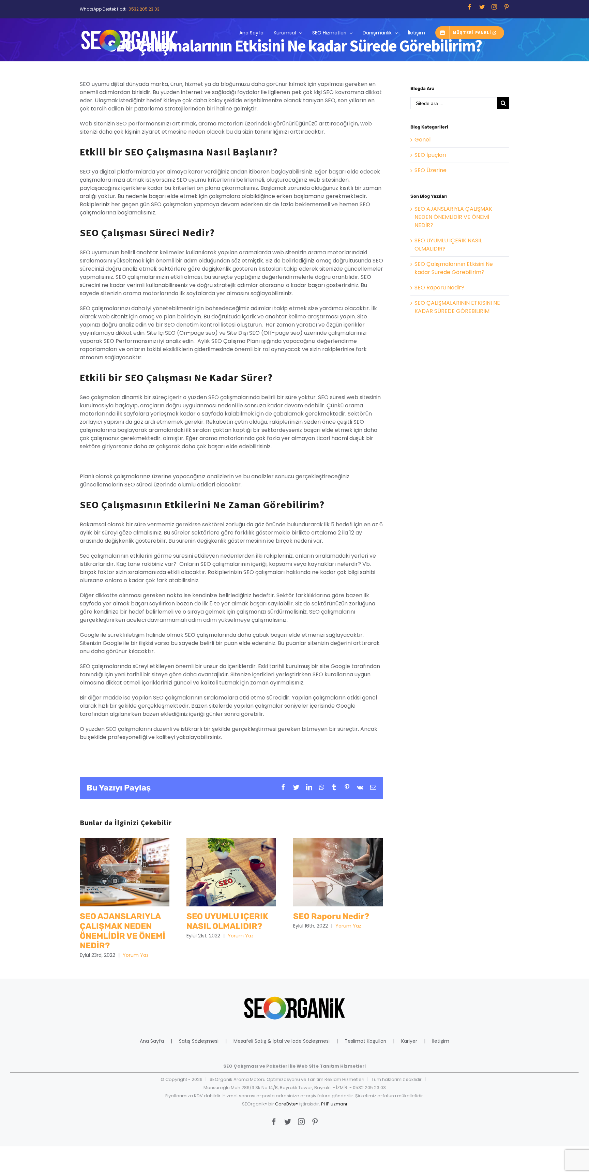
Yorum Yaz (136, 955)
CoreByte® (286, 1104)
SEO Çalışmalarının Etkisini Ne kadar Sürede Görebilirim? (453, 268)
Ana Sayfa (152, 1041)
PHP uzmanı (334, 1104)
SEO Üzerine (430, 170)
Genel (422, 140)
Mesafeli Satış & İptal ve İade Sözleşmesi (281, 1041)
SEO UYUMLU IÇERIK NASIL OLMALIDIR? (231, 872)
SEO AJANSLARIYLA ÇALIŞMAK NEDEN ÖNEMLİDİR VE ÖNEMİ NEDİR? (124, 872)
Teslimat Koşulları (365, 1041)
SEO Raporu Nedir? (338, 872)
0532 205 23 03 (144, 9)
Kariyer (409, 1041)
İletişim (440, 1041)
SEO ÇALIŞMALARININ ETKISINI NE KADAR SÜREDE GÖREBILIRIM (457, 307)
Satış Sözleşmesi (198, 1041)
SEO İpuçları (430, 155)
